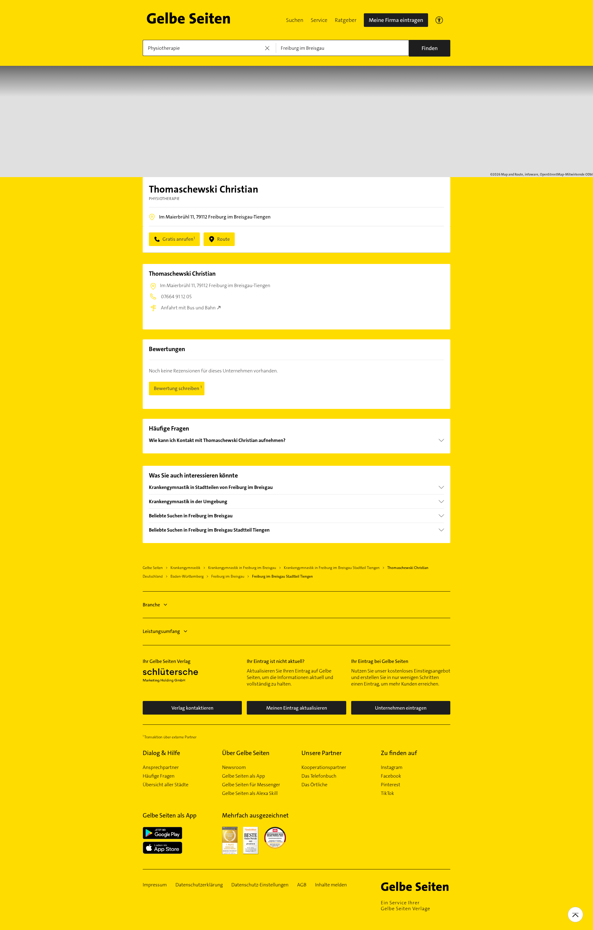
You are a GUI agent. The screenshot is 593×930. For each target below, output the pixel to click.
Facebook (391, 776)
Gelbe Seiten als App (243, 776)
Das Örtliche (314, 785)
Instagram (391, 767)
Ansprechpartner (161, 767)
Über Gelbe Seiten (246, 753)
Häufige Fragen (159, 776)
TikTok (387, 793)
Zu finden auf (399, 753)
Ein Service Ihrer (405, 905)
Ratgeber (345, 20)
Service (319, 20)
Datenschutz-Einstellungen (259, 885)
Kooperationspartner (323, 767)
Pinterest (390, 785)
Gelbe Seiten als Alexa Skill (250, 793)
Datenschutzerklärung (199, 885)
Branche (151, 604)
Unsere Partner (321, 753)
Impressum (155, 885)
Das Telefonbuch (318, 776)
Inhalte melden (331, 885)
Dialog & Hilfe (161, 753)
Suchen (294, 20)
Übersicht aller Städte (165, 785)
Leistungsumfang (161, 631)
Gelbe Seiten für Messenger (251, 785)
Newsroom (234, 767)
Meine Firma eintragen (396, 20)
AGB (301, 885)
